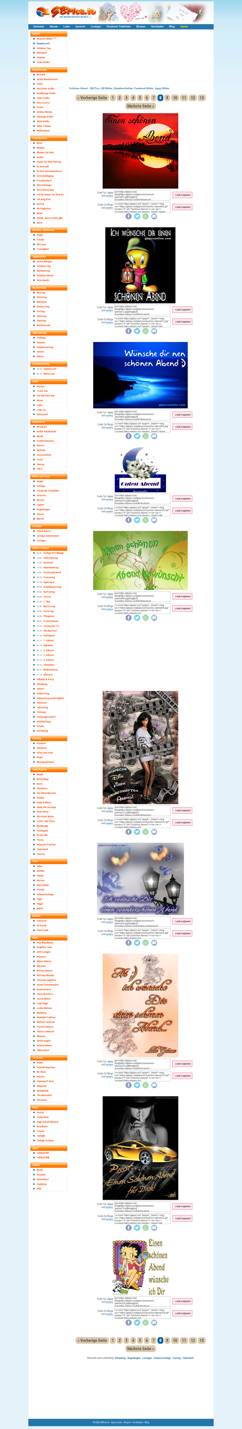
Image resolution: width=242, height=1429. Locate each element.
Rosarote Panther (46, 844)
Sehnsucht (42, 414)
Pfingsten (48, 616)
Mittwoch (42, 52)
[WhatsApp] (146, 218)
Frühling (41, 337)
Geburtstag (43, 693)
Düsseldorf (43, 1179)
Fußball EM (43, 1153)
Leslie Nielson (44, 1008)
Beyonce (41, 956)
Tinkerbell (42, 849)
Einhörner (42, 748)
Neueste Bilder (45, 38)
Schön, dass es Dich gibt (50, 218)
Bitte (39, 143)
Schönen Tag (43, 48)
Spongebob (43, 1090)
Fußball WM (43, 1157)
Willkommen (43, 130)
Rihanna (41, 1036)
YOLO (39, 468)
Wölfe (40, 908)
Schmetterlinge (45, 894)
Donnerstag (43, 306)
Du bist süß (43, 166)
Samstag (41, 316)
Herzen (41, 386)
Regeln (127, 1422)
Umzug (40, 464)
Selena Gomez (44, 1045)
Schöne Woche (44, 112)
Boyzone (41, 966)
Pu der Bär (42, 835)
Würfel (40, 518)
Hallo (40, 83)
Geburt (40, 688)
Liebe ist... (42, 409)
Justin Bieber (44, 998)
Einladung (42, 684)
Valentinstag (50, 557)
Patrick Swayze (45, 1026)
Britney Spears (44, 970)
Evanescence (44, 989)
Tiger (39, 899)
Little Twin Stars (46, 821)
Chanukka (48, 664)
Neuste (54, 26)
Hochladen (157, 26)
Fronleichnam (50, 621)
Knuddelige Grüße (46, 93)
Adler (40, 866)
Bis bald (41, 74)
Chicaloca (42, 788)
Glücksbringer (44, 185)
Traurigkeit (43, 249)
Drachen (41, 743)
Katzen (40, 880)
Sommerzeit (43, 43)
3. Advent (48, 655)
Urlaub (40, 726)
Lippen (40, 504)
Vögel (40, 903)
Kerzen (40, 500)
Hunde (40, 875)
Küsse (40, 400)
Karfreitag (49, 591)
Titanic (40, 1131)
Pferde (40, 889)
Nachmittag (43, 270)
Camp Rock (43, 1117)
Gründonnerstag (52, 586)
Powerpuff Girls (45, 1081)
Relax (40, 213)
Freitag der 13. (51, 626)
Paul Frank (42, 930)
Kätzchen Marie (45, 816)
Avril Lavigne (43, 951)
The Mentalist (44, 1095)
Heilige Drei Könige (53, 553)
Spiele (184, 26)
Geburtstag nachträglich (50, 698)
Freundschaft (44, 180)
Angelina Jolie (44, 947)
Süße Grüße (43, 121)
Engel (40, 757)
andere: (109, 195)
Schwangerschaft (46, 716)
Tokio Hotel (43, 1050)
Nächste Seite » (140, 106)
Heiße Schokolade (46, 431)
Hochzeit (42, 702)
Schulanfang (43, 721)
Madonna (42, 1012)
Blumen (140, 26)
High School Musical (47, 1121)
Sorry (39, 222)
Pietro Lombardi (45, 1031)
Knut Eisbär (43, 885)
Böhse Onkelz (44, 961)
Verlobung (42, 730)
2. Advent (48, 650)
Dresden (41, 1174)
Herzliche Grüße (45, 88)
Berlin (40, 1170)
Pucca (40, 839)
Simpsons (42, 1086)
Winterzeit (49, 373)
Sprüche (80, 26)
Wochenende (43, 325)
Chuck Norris (44, 531)
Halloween (49, 635)
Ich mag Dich (43, 199)
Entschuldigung (45, 175)
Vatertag (48, 611)
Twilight (41, 1135)
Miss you (41, 244)
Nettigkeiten (44, 208)
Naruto (40, 1076)
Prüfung (41, 712)
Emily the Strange (46, 807)
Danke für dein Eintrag (49, 161)
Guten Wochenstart (47, 79)
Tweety (41, 854)
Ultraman (42, 1100)
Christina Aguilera (46, 980)
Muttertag (49, 606)
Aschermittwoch (52, 572)
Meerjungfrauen (45, 762)
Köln (39, 1188)
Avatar (40, 1112)
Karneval (48, 562)
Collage (41, 486)
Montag (41, 292)
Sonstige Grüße (45, 116)
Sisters (40, 445)
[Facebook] (129, 218)
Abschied (42, 426)
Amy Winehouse (45, 942)
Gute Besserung (45, 189)
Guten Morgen (44, 261)
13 (202, 97)
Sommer (41, 57)
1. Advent (48, 640)
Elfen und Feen (45, 752)
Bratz (40, 783)
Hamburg (42, 1184)
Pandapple (42, 830)
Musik (40, 436)
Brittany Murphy (45, 975)
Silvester (48, 674)
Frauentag (49, 577)
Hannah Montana (46, 1067)
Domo (40, 1062)
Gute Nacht (43, 280)
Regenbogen (43, 509)
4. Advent (48, 659)
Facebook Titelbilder (119, 26)
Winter (40, 356)
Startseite (38, 26)
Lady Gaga (42, 1003)
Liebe (66, 26)
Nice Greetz (43, 102)
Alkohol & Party (45, 679)
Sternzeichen (44, 454)
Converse (42, 920)
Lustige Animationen (48, 535)
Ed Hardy (41, 925)
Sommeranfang (45, 347)
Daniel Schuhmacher (48, 984)
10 (175, 97)
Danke (40, 157)
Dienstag (41, 297)
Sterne (40, 514)
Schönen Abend (45, 275)
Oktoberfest (50, 630)
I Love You (42, 391)
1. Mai (46, 601)
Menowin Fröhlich (46, 1017)
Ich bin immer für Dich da (50, 194)
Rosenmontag (50, 567)
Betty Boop (43, 779)
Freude (40, 239)
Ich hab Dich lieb (45, 395)
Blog (172, 26)
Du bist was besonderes (49, 171)
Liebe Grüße (43, 62)
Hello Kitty (42, 811)
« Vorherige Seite (92, 97)
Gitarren (41, 495)
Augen (40, 481)
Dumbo (40, 797)
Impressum (116, 1422)
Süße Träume (44, 126)
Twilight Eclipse (45, 1140)
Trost (40, 459)
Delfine (40, 871)
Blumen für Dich (45, 152)
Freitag (41, 311)
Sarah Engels (44, 1040)
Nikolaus (48, 645)
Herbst (40, 351)
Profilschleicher (45, 440)
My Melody (42, 825)
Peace (40, 107)
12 (193, 97)
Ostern (47, 596)
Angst (40, 235)
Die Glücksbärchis (46, 793)
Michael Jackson (46, 1022)
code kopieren (183, 195)
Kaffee (40, 204)
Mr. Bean (41, 1071)
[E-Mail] (154, 218)
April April (48, 582)
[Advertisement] (50, 1250)
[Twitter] (137, 218)
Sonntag (41, 320)
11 (184, 97)
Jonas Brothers (45, 994)
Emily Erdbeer (44, 802)
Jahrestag (42, 707)
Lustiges (96, 26)
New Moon (42, 1126)
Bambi (40, 774)
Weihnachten (50, 669)
